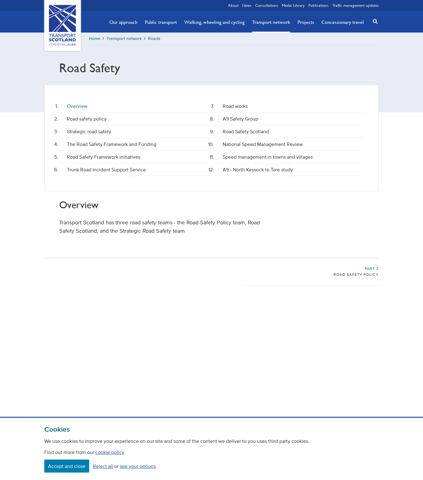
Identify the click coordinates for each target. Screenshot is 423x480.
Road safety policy (87, 118)
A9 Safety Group (240, 118)
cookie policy (109, 452)
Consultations (266, 5)
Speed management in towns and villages (268, 157)
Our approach (123, 22)
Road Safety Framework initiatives (103, 157)
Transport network (271, 22)
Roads (154, 38)
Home (94, 38)
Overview (77, 106)
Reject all (103, 466)
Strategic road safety (89, 131)
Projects (306, 22)
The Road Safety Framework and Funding (111, 144)
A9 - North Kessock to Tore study (258, 169)
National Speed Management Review (263, 144)
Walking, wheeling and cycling (214, 22)
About (233, 5)
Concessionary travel (342, 22)
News (246, 5)
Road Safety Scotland (246, 131)
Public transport (161, 22)
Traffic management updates (355, 5)
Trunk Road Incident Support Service (106, 169)
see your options (138, 466)
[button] (373, 21)
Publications (318, 5)
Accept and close (66, 466)
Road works (235, 106)
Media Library (293, 5)
